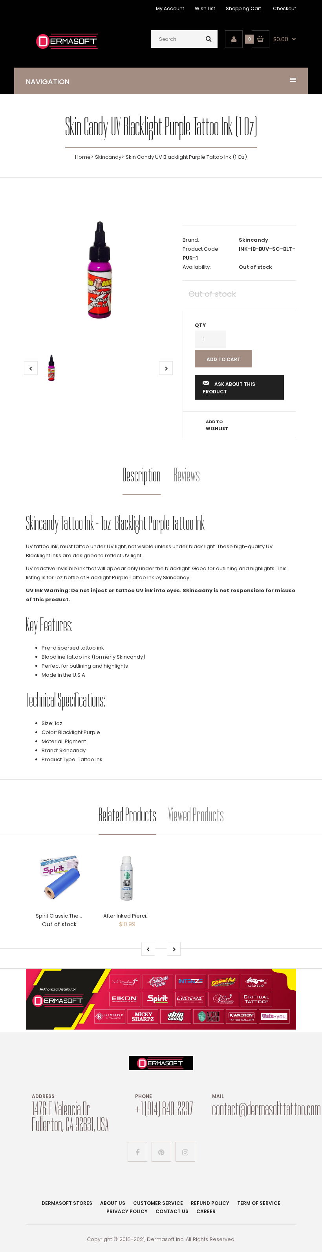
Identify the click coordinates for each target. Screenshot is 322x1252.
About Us (112, 1203)
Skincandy (108, 157)
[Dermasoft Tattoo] (67, 49)
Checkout (284, 8)
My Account (170, 8)
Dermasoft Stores (67, 1203)
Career (206, 1211)
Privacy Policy (127, 1211)
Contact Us (172, 1211)
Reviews (187, 474)
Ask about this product (229, 388)
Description (142, 474)
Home (83, 157)
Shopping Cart (243, 8)
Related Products (127, 814)
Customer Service (158, 1203)
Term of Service (258, 1203)
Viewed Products (196, 814)
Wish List (205, 8)
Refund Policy (210, 1203)
